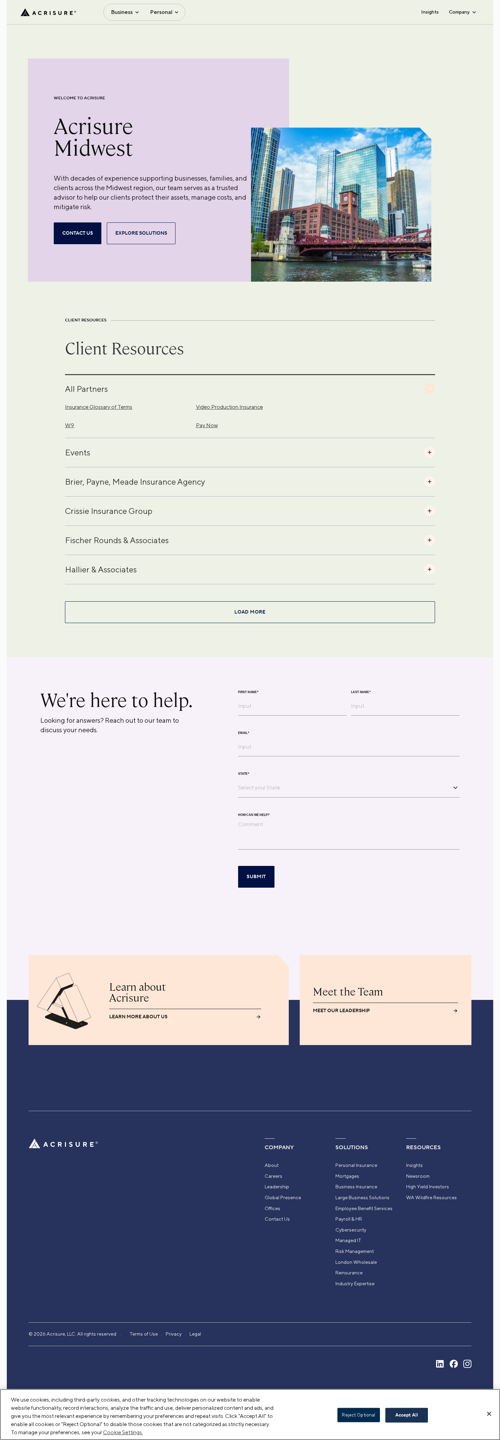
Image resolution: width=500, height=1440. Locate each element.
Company (459, 12)
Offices (272, 1208)
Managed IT (348, 1240)
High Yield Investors (427, 1186)
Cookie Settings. (123, 1432)
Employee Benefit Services (364, 1208)
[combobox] (343, 787)
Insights (430, 12)
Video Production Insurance (229, 407)
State (243, 773)
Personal (161, 12)
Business (122, 12)
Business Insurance (356, 1186)
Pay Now (207, 425)
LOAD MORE (250, 612)
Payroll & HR (348, 1219)
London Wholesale (356, 1262)
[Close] (489, 1413)
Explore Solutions (141, 233)
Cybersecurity (350, 1230)
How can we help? (253, 814)
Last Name (361, 691)
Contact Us (277, 1219)
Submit (256, 877)
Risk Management (354, 1251)
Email (243, 732)
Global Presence (283, 1197)
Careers (273, 1176)
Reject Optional (358, 1415)
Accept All (406, 1415)
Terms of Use (144, 1334)
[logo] (48, 12)
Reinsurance (349, 1272)
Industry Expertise (354, 1283)
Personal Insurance (356, 1165)
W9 (69, 425)
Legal (195, 1334)
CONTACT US (77, 233)
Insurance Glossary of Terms (98, 407)
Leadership (277, 1186)
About (272, 1165)
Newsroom (418, 1176)
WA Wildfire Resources (431, 1197)
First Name (248, 691)
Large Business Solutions (362, 1197)
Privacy (174, 1334)
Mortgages (347, 1176)
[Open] (455, 787)
